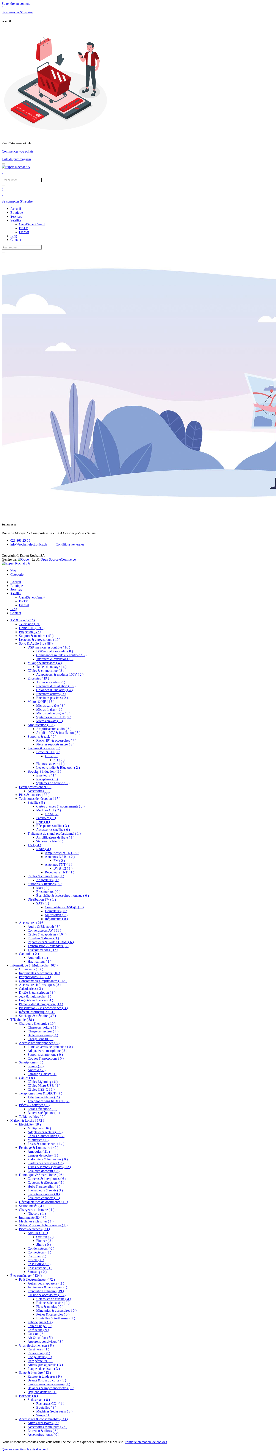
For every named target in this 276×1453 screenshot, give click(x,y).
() (22, 620)
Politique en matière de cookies (146, 1442)
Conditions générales (69, 544)
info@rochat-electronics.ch (29, 544)
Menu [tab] (14, 570)
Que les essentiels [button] (14, 1449)
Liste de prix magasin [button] (16, 159)
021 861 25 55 (20, 540)
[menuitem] (15, 208)
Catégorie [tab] (17, 574)
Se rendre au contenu (16, 3)
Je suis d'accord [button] (37, 1449)
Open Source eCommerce (58, 559)
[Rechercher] (3, 185)
